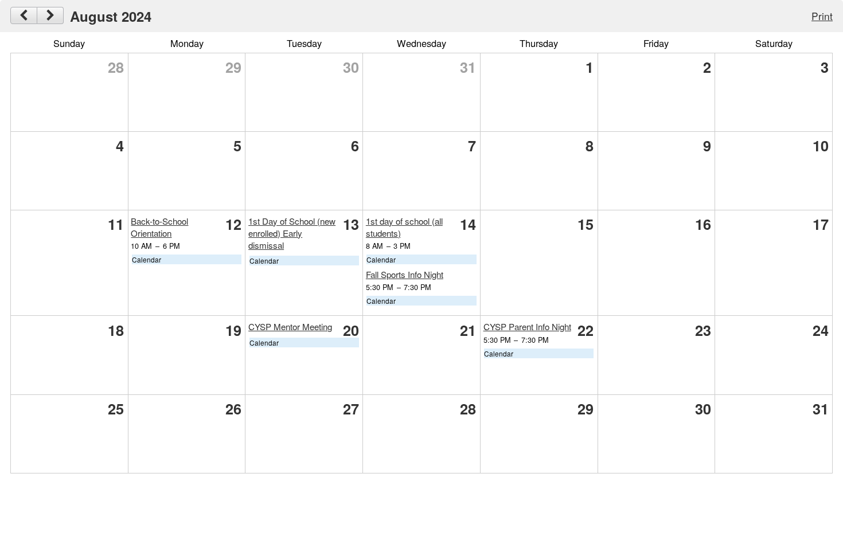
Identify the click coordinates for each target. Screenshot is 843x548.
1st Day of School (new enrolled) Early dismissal (291, 233)
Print (822, 16)
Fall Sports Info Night (404, 274)
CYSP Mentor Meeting (290, 326)
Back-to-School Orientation (159, 227)
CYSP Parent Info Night (527, 326)
